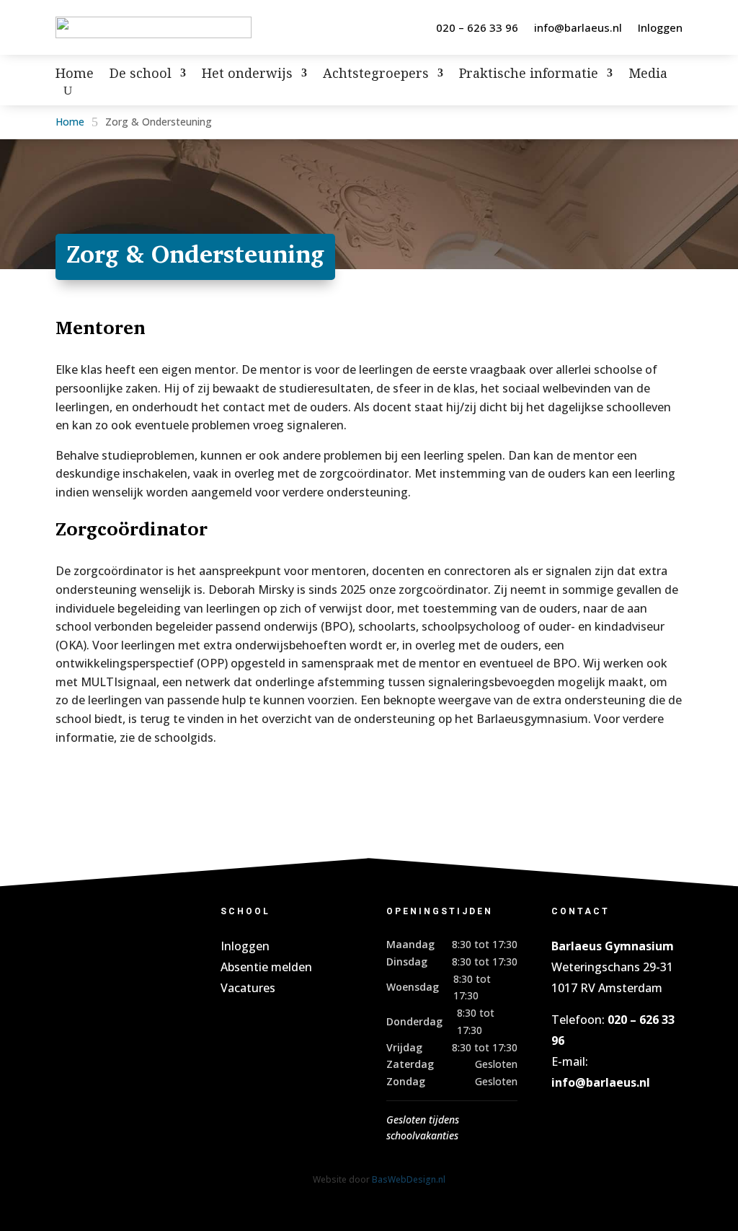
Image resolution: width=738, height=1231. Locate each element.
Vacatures (248, 988)
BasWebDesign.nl (408, 1179)
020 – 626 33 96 (477, 27)
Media (647, 75)
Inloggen (660, 27)
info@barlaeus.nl (578, 27)
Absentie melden (266, 967)
